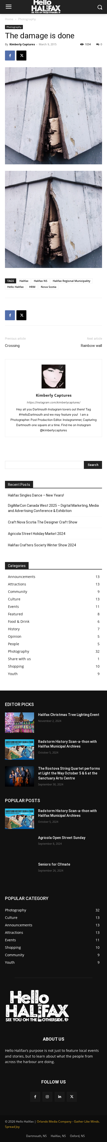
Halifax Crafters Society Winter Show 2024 (42, 545)
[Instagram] (47, 1097)
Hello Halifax (15, 287)
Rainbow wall (91, 345)
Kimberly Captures (22, 44)
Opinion (14, 636)
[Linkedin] (59, 1097)
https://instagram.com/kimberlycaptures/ (53, 402)
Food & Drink (18, 621)
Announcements (21, 576)
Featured (15, 614)
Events (13, 606)
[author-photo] (53, 388)
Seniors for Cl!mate (54, 864)
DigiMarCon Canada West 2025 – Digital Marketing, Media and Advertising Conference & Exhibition (53, 508)
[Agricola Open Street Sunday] (19, 845)
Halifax (23, 281)
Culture (14, 599)
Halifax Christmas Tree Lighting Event (68, 715)
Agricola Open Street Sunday (61, 838)
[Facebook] (10, 56)
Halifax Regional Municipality (71, 281)
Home (9, 19)
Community (17, 591)
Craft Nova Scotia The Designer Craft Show (42, 522)
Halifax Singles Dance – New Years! (36, 495)
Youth (13, 673)
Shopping (16, 666)
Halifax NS (40, 281)
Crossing (12, 345)
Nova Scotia (48, 287)
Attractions (17, 584)
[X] (21, 56)
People (13, 643)
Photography (27, 19)
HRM (32, 287)
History (14, 629)
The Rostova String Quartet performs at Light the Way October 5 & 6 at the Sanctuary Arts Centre (69, 773)
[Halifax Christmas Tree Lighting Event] (19, 722)
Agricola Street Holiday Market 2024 (36, 534)
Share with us (19, 658)
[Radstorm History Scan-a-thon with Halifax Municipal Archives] (19, 749)
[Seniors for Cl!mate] (19, 872)
